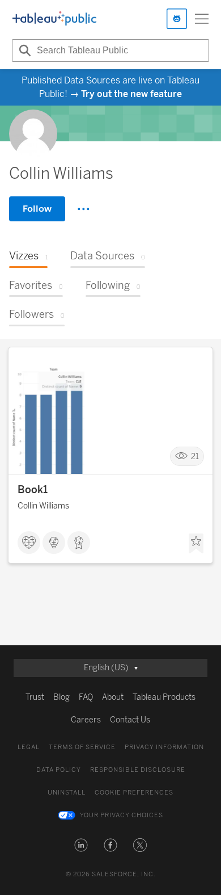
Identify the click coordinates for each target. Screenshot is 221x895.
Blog (61, 697)
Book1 (33, 490)
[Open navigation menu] (202, 18)
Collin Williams (43, 506)
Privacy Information (164, 747)
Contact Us (130, 720)
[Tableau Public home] (54, 18)
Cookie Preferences (134, 792)
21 (195, 456)
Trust (35, 697)
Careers (86, 720)
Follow (37, 209)
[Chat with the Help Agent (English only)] (177, 19)
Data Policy (58, 770)
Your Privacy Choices (121, 815)
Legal (29, 747)
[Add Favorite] (196, 543)
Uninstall (67, 792)
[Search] (23, 50)
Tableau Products (164, 697)
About (113, 697)
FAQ (86, 697)
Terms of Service (82, 747)
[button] (81, 845)
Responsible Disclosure (137, 770)
